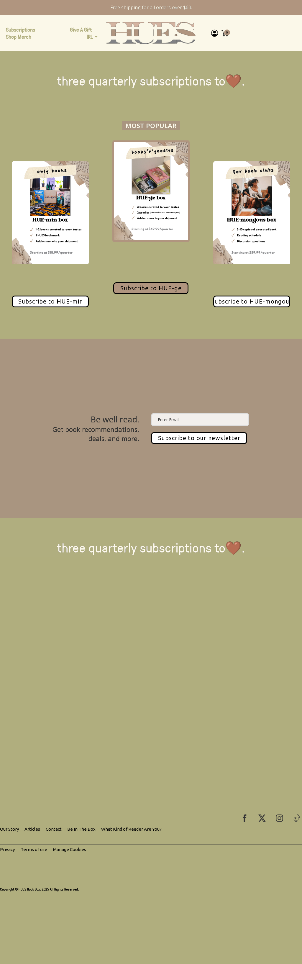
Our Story (9, 829)
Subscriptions (20, 29)
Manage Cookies (69, 849)
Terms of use (34, 849)
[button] (199, 438)
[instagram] (279, 818)
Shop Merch (18, 36)
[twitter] (262, 818)
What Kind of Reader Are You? (131, 829)
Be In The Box (81, 829)
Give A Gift (81, 29)
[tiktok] (297, 818)
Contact (54, 829)
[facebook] (244, 818)
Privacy (7, 849)
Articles (32, 829)
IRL (90, 36)
